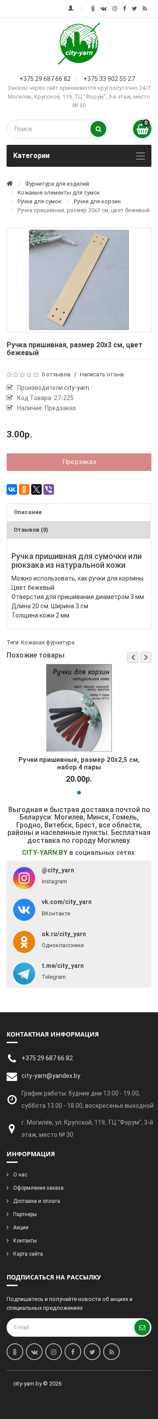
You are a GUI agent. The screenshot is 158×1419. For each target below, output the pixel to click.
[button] (132, 657)
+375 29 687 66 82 (45, 78)
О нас (20, 1175)
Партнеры (25, 1214)
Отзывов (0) (31, 529)
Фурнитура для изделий (57, 183)
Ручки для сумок (39, 201)
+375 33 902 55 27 (109, 78)
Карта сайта (28, 1254)
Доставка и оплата (36, 1201)
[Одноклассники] (24, 489)
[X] (36, 489)
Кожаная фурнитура (48, 642)
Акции (21, 1227)
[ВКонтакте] (12, 489)
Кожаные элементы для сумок (59, 192)
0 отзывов (56, 374)
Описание (28, 512)
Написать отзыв (102, 374)
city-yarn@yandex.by (51, 1075)
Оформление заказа (38, 1188)
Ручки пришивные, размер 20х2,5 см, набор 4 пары (79, 762)
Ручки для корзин (97, 201)
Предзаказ (79, 462)
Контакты (25, 1241)
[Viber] (48, 489)
